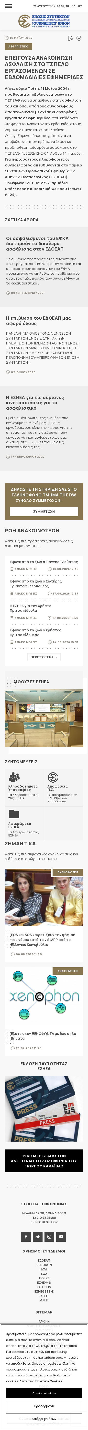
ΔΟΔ (44, 1269)
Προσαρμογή (44, 1406)
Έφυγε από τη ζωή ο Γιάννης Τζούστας (44, 561)
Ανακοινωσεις (26, 569)
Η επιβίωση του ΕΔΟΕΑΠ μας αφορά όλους (38, 320)
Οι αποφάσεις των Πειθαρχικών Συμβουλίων (62, 793)
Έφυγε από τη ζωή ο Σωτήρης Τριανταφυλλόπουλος (36, 583)
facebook (26, 1237)
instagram (49, 1237)
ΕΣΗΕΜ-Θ (44, 1283)
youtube (61, 1237)
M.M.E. (44, 1300)
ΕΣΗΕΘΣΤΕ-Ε (44, 1291)
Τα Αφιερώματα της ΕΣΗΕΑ (23, 829)
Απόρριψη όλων (44, 1418)
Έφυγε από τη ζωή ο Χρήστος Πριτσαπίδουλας (35, 632)
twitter (38, 1237)
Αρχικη (44, 1321)
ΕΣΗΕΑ (44, 21)
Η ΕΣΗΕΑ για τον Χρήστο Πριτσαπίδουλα (30, 608)
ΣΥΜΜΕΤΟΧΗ (44, 511)
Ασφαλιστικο (18, 46)
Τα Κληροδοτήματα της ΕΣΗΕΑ (23, 792)
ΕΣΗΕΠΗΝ (44, 1287)
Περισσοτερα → (44, 657)
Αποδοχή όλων (44, 1393)
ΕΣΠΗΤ (44, 1296)
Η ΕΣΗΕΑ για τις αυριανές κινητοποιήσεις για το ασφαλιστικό (35, 402)
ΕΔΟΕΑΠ (44, 1260)
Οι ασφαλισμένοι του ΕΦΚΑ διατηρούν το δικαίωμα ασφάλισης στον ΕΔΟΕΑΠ (37, 243)
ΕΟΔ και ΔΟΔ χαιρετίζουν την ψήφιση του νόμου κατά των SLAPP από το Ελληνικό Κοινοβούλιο (43, 939)
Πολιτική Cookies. (49, 1381)
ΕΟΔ (44, 1274)
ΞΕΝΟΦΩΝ (44, 1265)
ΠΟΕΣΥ (44, 1278)
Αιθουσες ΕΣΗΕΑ (31, 682)
